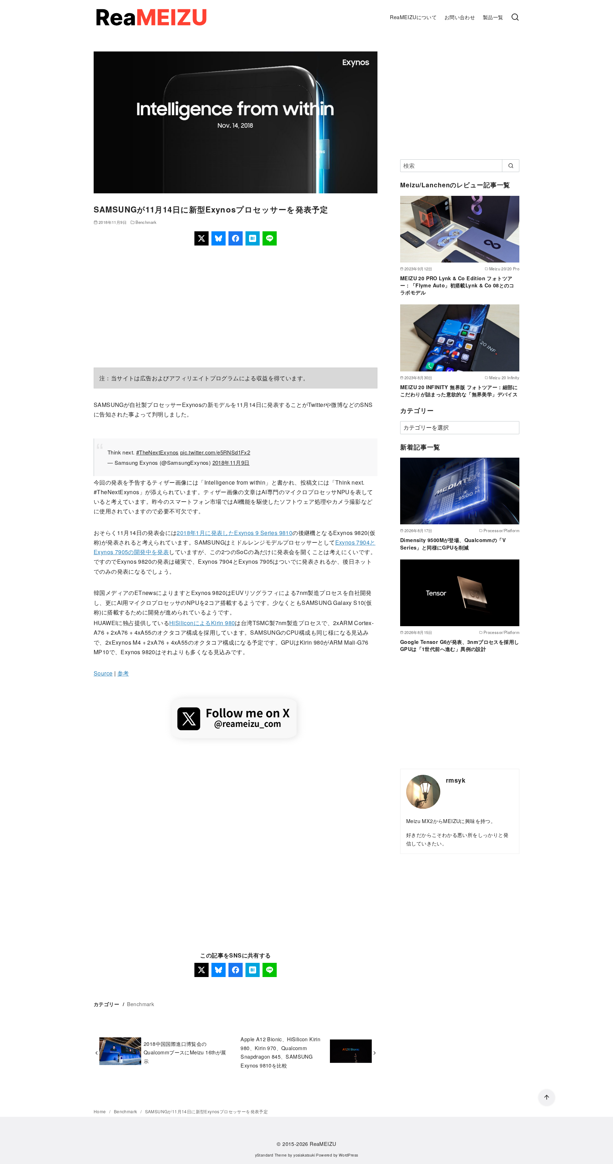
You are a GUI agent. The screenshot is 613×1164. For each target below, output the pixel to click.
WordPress (348, 1155)
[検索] (515, 17)
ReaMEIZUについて (413, 17)
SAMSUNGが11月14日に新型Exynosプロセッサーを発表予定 (206, 1111)
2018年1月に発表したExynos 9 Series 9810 (234, 533)
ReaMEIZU (323, 1143)
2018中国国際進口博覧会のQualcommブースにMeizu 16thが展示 (185, 1052)
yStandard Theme (271, 1155)
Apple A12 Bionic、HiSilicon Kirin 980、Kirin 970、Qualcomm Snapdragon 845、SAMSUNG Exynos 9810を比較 (280, 1052)
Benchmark (146, 222)
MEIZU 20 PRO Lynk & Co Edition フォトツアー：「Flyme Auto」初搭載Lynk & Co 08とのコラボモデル (457, 285)
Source (103, 673)
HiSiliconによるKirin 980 (202, 623)
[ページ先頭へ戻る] (547, 1097)
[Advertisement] (235, 306)
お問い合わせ (459, 17)
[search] (510, 165)
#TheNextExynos (157, 452)
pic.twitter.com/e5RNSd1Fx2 (215, 452)
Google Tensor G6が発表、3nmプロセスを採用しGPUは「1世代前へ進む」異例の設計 (459, 645)
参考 (123, 673)
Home (100, 1111)
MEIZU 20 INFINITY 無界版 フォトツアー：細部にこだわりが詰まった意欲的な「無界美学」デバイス (459, 391)
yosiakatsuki (304, 1155)
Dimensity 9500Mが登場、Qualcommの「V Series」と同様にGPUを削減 (453, 543)
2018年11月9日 (231, 462)
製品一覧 (493, 17)
